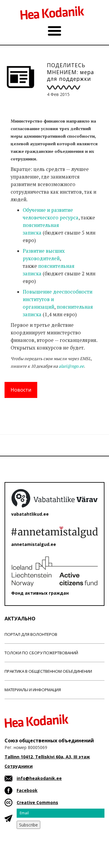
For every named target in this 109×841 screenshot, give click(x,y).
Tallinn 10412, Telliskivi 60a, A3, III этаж (47, 757)
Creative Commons (37, 802)
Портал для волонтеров (31, 634)
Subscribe (28, 825)
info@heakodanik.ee (39, 778)
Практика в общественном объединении (48, 671)
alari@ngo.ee (71, 366)
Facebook (27, 790)
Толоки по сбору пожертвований (41, 652)
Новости (21, 389)
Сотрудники (19, 766)
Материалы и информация (33, 689)
